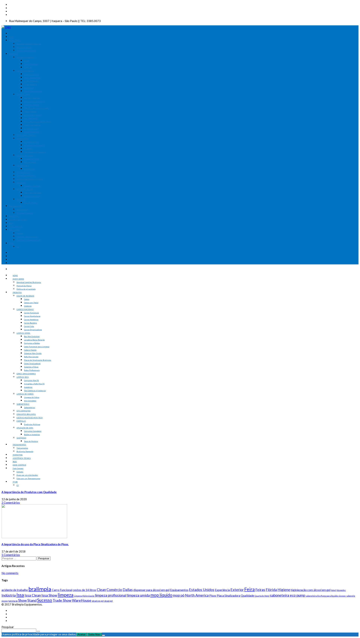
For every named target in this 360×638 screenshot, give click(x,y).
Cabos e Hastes (30, 111)
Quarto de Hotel (262, 596)
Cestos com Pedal (31, 64)
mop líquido (161, 595)
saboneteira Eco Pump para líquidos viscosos (326, 596)
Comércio (114, 589)
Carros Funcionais (31, 74)
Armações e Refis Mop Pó (34, 145)
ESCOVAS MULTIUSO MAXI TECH (29, 179)
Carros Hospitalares (32, 77)
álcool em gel (98, 601)
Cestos (26, 61)
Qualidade (247, 595)
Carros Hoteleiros (31, 81)
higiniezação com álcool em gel (310, 590)
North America (197, 595)
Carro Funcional (62, 590)
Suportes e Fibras (31, 128)
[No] (103, 635)
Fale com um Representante (28, 240)
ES (17, 247)
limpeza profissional (110, 595)
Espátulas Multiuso (32, 186)
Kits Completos (30, 162)
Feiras (260, 589)
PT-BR (11, 243)
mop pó (178, 595)
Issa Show (49, 595)
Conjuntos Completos (32, 192)
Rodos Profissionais (32, 132)
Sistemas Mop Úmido (32, 115)
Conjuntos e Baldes (32, 105)
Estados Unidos (201, 589)
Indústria (9, 595)
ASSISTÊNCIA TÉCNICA (18, 220)
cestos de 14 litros (84, 590)
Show (22, 600)
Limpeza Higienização (84, 596)
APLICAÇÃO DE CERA (24, 189)
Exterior (237, 589)
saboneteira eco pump (287, 595)
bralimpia (39, 589)
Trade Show (62, 600)
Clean (101, 589)
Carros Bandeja (30, 84)
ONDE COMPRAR (15, 226)
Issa (20, 595)
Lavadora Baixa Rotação (34, 101)
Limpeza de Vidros (31, 159)
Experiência (222, 590)
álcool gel (108, 601)
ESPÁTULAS (21, 182)
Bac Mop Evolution (32, 98)
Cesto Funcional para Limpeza (36, 108)
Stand (32, 600)
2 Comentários (11, 502)
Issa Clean (33, 595)
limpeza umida (138, 595)
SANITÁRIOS (21, 199)
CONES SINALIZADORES (26, 135)
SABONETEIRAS (22, 165)
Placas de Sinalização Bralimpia (37, 121)
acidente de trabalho (15, 590)
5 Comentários (11, 554)
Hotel (333, 590)
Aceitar (81, 634)
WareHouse (81, 600)
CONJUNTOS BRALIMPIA (26, 176)
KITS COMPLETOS (23, 172)
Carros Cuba (29, 88)
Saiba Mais (94, 634)
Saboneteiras (29, 169)
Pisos (212, 595)
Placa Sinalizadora (228, 595)
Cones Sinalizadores (32, 125)
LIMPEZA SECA (22, 138)
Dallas (128, 589)
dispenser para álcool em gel (151, 590)
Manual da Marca (24, 47)
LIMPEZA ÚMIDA (23, 94)
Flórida (271, 589)
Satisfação (13, 601)
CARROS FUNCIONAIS (25, 71)
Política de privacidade (25, 50)
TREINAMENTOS (15, 206)
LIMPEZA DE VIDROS (24, 155)
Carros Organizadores (33, 91)
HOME (11, 37)
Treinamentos (22, 209)
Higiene (284, 589)
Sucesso (44, 600)
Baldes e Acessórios (32, 196)
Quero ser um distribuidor (27, 236)
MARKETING (14, 216)
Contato (19, 233)
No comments (10, 573)
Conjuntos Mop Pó (31, 142)
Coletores (28, 67)
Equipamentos (179, 590)
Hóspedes (341, 590)
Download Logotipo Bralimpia (28, 44)
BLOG (11, 223)
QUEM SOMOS (14, 40)
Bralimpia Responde (24, 213)
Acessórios (28, 149)
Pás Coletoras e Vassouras (35, 152)
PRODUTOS (13, 54)
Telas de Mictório (31, 203)
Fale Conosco (14, 230)
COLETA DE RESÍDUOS (25, 57)
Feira (249, 589)
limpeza (66, 595)
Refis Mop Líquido (31, 118)
